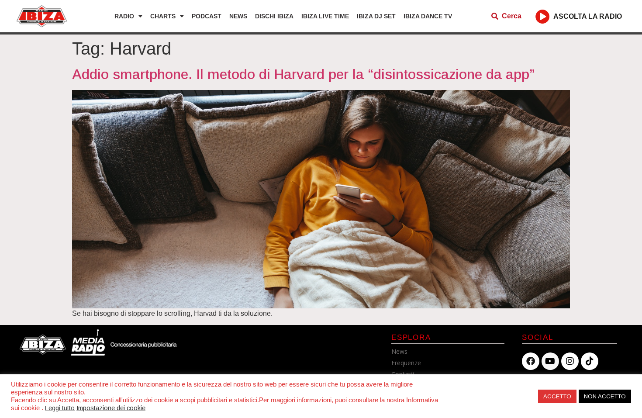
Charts (163, 16)
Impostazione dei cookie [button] (110, 407)
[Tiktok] (589, 361)
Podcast (206, 16)
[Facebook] (530, 361)
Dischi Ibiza (274, 16)
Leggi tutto (60, 407)
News (238, 16)
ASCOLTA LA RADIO (587, 16)
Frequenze (406, 363)
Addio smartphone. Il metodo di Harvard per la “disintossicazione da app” (303, 74)
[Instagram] (570, 361)
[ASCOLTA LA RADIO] (542, 16)
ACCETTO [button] (557, 396)
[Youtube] (550, 361)
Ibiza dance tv (428, 16)
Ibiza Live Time (325, 16)
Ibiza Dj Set (376, 16)
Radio (124, 16)
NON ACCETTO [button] (605, 396)
